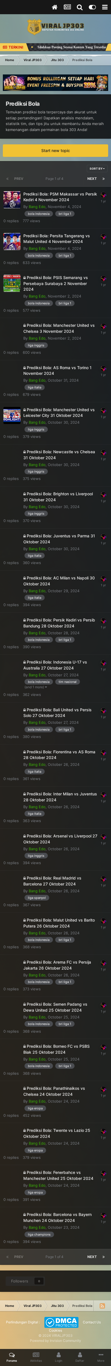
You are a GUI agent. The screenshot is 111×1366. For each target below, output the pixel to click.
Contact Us (92, 1322)
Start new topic (55, 150)
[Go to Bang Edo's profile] (103, 195)
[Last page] (104, 178)
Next (92, 178)
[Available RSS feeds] (102, 1305)
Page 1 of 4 (55, 178)
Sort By (96, 168)
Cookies (55, 1330)
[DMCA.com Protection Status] (61, 1322)
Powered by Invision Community (55, 1340)
